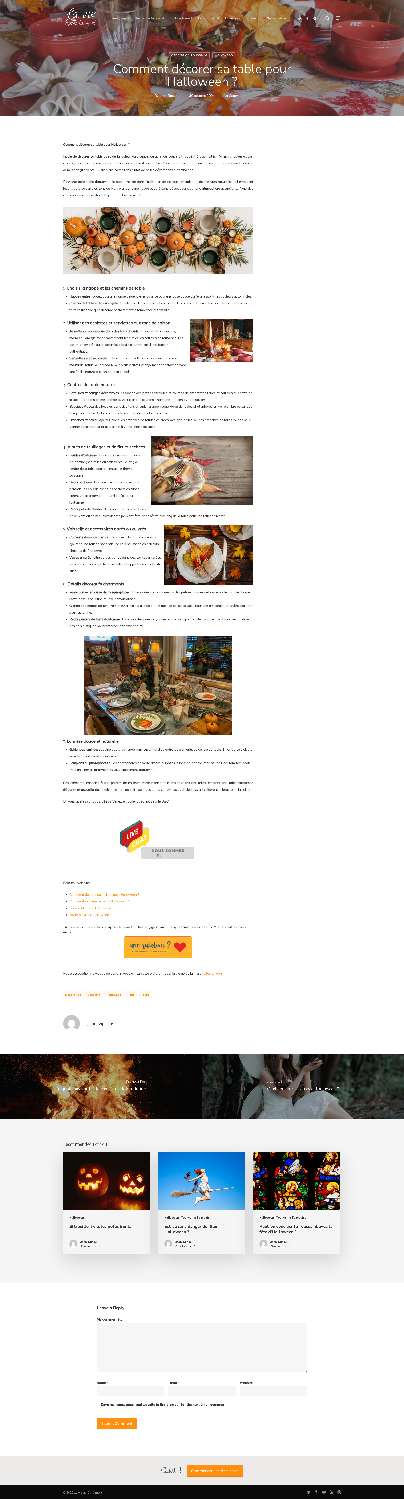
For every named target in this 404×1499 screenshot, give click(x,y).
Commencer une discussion (215, 1471)
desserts (93, 995)
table (145, 995)
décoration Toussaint (189, 55)
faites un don (212, 973)
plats (131, 995)
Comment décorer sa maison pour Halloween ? (104, 894)
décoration (73, 995)
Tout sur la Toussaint (196, 1217)
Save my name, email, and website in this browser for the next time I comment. (163, 1405)
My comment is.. (110, 1319)
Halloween (224, 55)
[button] (338, 18)
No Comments (234, 95)
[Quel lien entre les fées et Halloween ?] (303, 1086)
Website (246, 1383)
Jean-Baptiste (170, 95)
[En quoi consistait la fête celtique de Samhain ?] (101, 1086)
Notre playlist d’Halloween (89, 915)
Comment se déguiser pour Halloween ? (99, 901)
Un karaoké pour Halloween (90, 908)
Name (102, 1383)
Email (173, 1383)
